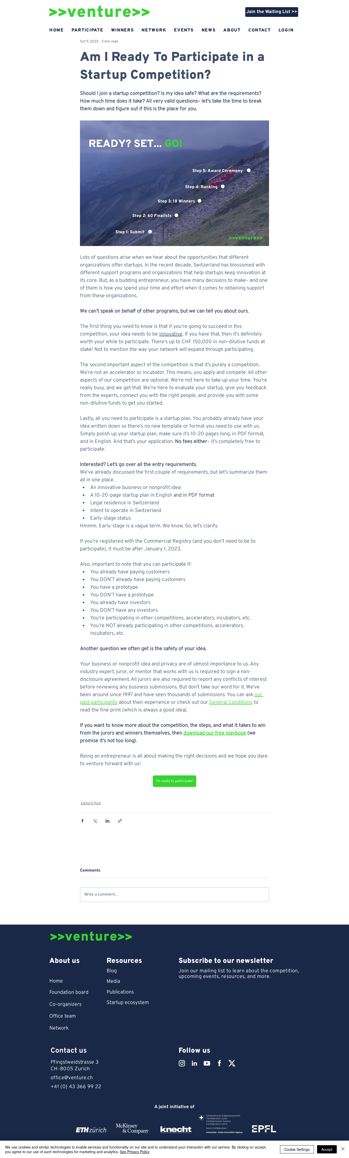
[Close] (343, 1149)
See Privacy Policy (134, 1151)
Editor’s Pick (91, 803)
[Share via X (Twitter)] (94, 820)
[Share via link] (120, 820)
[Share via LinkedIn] (107, 820)
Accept (326, 1149)
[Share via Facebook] (82, 820)
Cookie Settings (297, 1149)
